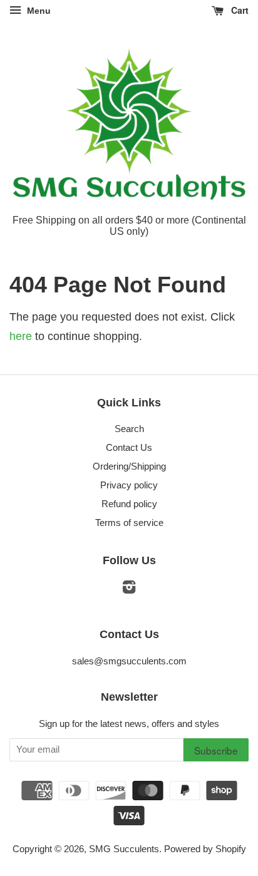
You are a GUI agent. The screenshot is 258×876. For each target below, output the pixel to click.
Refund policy (129, 503)
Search (129, 428)
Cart (239, 10)
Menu (37, 11)
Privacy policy (129, 485)
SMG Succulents (124, 848)
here (20, 336)
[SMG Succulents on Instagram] (129, 589)
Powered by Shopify (205, 848)
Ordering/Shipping (129, 466)
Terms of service (129, 522)
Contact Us (129, 447)
